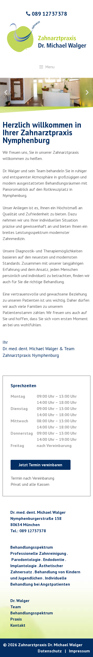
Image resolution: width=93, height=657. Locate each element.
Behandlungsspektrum (31, 612)
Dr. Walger (19, 600)
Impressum (79, 650)
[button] (6, 92)
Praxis (16, 619)
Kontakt (17, 625)
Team (15, 606)
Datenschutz (50, 650)
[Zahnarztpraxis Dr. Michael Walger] (46, 36)
